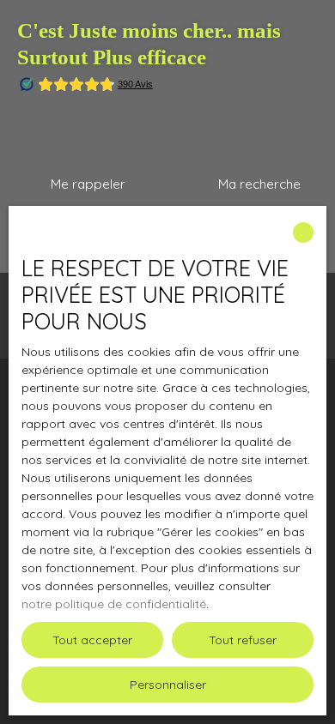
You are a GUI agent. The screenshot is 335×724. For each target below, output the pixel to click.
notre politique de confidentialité (113, 604)
